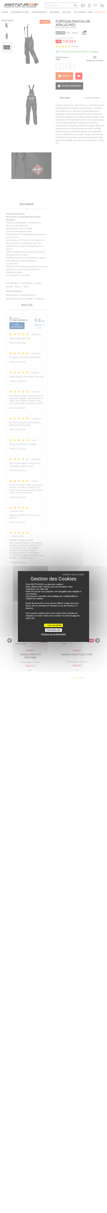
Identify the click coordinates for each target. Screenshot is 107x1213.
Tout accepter (54, 625)
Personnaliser (53, 630)
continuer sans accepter (73, 574)
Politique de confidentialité (53, 634)
